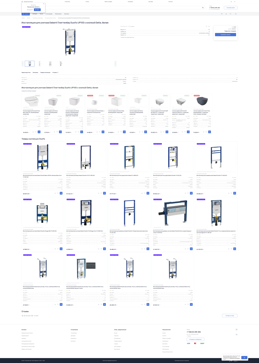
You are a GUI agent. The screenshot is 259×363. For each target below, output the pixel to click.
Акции (41, 14)
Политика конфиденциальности (110, 360)
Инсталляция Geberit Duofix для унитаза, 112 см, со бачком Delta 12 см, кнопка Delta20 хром (41, 287)
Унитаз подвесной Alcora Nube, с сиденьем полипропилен (95, 111)
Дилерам (35, 14)
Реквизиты (73, 338)
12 (209, 31)
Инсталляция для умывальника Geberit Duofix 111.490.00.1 (212, 175)
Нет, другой (30, 9)
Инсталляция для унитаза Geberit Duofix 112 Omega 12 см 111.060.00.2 (84, 231)
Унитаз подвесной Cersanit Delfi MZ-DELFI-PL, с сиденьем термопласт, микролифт (159, 112)
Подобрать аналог (225, 34)
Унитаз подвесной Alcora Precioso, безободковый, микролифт (51, 112)
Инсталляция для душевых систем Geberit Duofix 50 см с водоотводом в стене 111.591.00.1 (172, 231)
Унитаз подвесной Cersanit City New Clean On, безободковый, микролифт (31, 112)
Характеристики (26, 72)
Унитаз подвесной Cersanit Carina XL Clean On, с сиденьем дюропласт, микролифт (180, 112)
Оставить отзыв (230, 315)
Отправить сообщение (195, 339)
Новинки (116, 335)
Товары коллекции (45, 72)
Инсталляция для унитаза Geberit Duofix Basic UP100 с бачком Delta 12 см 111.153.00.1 (42, 176)
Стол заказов (49, 14)
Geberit (124, 81)
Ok (244, 357)
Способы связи (231, 7)
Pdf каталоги (58, 14)
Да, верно (37, 9)
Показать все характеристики (127, 37)
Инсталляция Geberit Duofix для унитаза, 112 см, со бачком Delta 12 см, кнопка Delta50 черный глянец (84, 287)
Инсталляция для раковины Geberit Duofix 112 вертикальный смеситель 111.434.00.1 (129, 231)
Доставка (151, 1)
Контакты (171, 1)
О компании (67, 1)
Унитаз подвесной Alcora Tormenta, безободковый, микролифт (136, 112)
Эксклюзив (117, 349)
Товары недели (118, 341)
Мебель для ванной (26, 349)
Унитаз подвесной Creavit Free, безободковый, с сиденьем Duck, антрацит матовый (202, 112)
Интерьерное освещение (28, 344)
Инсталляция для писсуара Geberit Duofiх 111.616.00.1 (167, 175)
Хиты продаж (117, 346)
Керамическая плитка (27, 333)
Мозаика (24, 338)
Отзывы (55, 72)
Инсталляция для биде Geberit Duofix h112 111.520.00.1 (80, 175)
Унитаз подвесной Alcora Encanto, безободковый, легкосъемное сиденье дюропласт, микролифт (72, 113)
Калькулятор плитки (167, 352)
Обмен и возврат (108, 1)
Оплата (87, 1)
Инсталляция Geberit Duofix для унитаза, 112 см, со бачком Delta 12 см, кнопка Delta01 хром (128, 287)
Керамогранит (25, 335)
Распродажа (117, 338)
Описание (35, 72)
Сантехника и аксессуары (28, 346)
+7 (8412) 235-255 (214, 7)
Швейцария (234, 81)
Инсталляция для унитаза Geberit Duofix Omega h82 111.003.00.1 (40, 231)
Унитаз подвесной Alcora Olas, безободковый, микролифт (116, 111)
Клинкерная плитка (26, 341)
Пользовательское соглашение (182, 360)
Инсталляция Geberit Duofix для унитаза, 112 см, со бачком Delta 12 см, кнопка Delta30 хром (171, 287)
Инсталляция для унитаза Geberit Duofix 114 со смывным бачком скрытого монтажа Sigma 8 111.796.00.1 (216, 231)
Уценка (116, 344)
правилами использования (235, 358)
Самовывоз (130, 1)
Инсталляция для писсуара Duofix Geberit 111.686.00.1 (124, 175)
